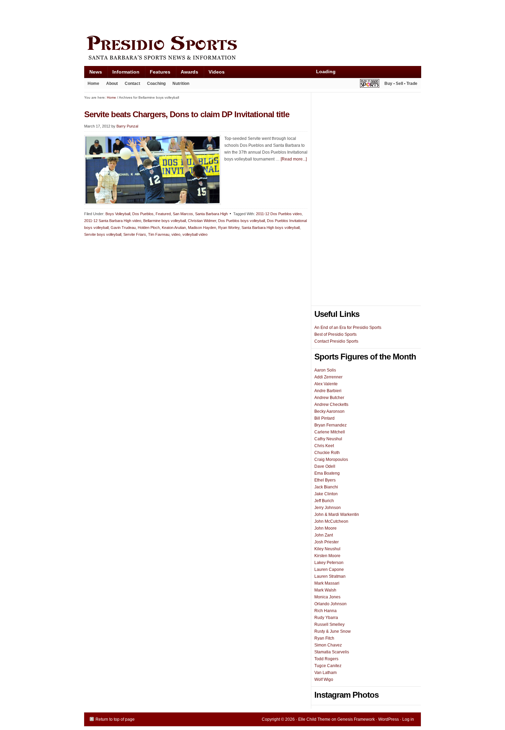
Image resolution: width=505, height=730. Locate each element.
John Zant (323, 535)
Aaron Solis (325, 370)
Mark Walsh (325, 590)
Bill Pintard (324, 418)
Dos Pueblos (143, 214)
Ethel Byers (325, 480)
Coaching (156, 83)
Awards (187, 73)
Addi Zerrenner (328, 377)
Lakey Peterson (329, 562)
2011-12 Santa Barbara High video (112, 221)
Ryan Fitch (324, 638)
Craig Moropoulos (331, 459)
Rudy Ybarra (326, 617)
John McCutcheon (331, 521)
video (175, 234)
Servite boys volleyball (102, 234)
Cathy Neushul (328, 438)
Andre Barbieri (327, 390)
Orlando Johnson (330, 603)
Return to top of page (115, 719)
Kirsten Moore (327, 555)
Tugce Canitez (327, 665)
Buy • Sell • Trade (400, 83)
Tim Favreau (158, 234)
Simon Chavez (328, 645)
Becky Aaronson (329, 411)
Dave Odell (324, 466)
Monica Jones (327, 597)
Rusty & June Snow (332, 631)
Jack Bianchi (326, 487)
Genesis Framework (356, 719)
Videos (217, 72)
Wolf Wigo (323, 679)
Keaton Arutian (174, 227)
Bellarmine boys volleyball (164, 221)
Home (93, 83)
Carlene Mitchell (329, 432)
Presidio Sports (252, 49)
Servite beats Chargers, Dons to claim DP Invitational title (186, 114)
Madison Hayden (202, 227)
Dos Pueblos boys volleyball (241, 221)
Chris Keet (324, 445)
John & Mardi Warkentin (336, 514)
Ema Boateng (327, 473)
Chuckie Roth (327, 452)
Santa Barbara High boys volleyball (271, 227)
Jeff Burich (324, 500)
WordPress (388, 719)
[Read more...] (294, 159)
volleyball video (194, 234)
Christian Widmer (202, 221)
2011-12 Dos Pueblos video (279, 214)
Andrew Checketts (331, 404)
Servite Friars (134, 234)
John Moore (325, 528)
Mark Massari (326, 583)
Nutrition (180, 83)
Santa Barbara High (211, 214)
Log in (408, 719)
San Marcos (183, 214)
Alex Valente (326, 383)
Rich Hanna (325, 610)
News (93, 73)
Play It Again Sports (369, 84)
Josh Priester (326, 542)
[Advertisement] (209, 16)
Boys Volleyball (117, 214)
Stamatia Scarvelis (331, 652)
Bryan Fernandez (330, 425)
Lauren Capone (329, 569)
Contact (132, 83)
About (110, 85)
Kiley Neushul (327, 548)
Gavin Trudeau (123, 227)
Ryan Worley (228, 227)
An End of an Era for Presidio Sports (347, 327)
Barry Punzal (127, 126)
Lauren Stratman (330, 576)
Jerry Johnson (327, 507)
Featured (163, 214)
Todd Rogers (326, 658)
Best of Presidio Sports (335, 334)
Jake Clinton (326, 493)
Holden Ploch (149, 227)
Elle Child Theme (314, 719)
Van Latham (325, 672)
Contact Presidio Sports (336, 341)
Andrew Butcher (329, 397)
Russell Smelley (329, 624)
